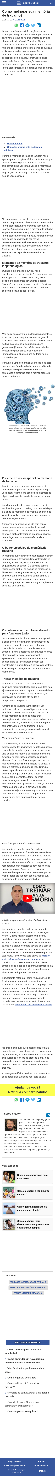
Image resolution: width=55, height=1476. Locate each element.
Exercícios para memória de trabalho (28, 1287)
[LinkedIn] (48, 1115)
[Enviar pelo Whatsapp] (16, 25)
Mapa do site (14, 1461)
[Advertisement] (27, 105)
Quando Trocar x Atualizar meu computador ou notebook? (22, 1404)
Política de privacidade (14, 1466)
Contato (41, 1461)
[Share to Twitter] (33, 25)
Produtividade (15, 143)
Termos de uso (40, 1466)
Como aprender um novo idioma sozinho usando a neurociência (24, 1360)
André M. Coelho (19, 20)
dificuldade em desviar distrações (33, 1004)
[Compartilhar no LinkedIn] (39, 25)
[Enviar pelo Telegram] (27, 25)
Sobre (42, 1471)
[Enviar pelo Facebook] (22, 25)
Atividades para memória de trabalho (28, 1282)
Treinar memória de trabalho (28, 1293)
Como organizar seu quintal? (22, 1411)
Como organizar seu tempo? (22, 1377)
